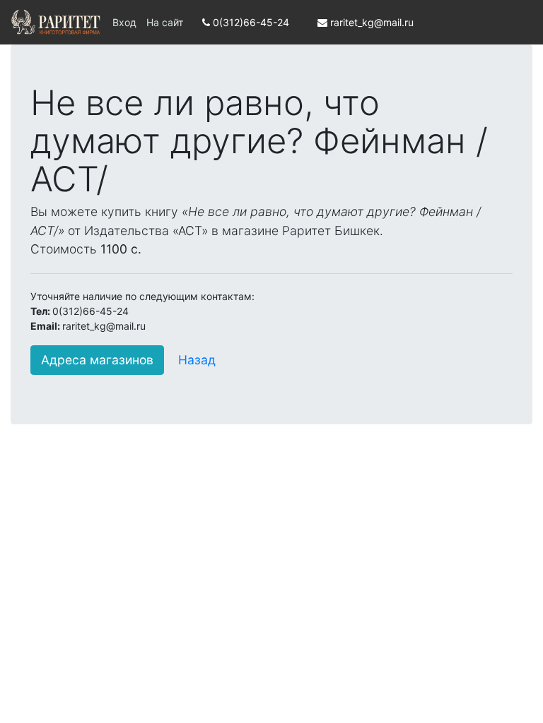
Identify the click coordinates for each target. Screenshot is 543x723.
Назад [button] (197, 359)
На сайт (164, 22)
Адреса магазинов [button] (97, 359)
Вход (124, 22)
